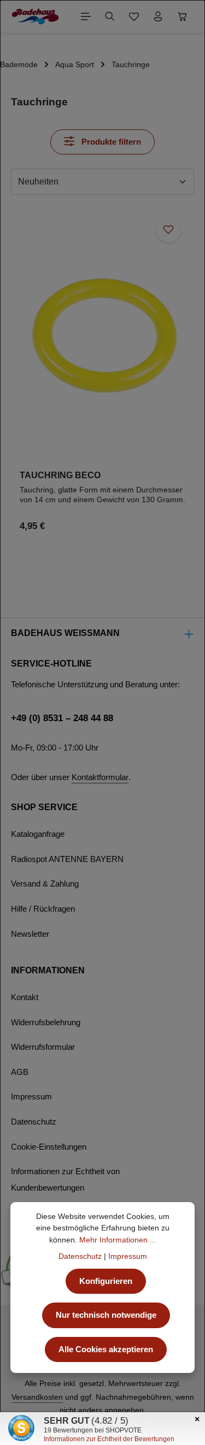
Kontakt (24, 997)
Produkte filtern (110, 142)
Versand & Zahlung (45, 883)
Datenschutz (33, 1121)
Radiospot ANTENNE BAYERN (67, 859)
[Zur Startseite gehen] (35, 16)
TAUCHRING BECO (60, 475)
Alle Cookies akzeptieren (105, 1349)
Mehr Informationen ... (117, 1239)
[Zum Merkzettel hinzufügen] (168, 229)
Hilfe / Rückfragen (43, 909)
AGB (19, 1072)
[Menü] (86, 16)
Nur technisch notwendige (106, 1315)
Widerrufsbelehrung (45, 1022)
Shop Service (44, 807)
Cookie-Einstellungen (48, 1147)
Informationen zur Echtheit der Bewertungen (109, 1439)
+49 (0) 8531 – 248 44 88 (62, 718)
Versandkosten (37, 1397)
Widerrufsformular (43, 1047)
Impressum (31, 1096)
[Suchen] (110, 16)
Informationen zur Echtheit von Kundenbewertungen (65, 1179)
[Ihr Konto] (158, 16)
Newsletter (30, 934)
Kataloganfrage (38, 834)
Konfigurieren (105, 1281)
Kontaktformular (100, 777)
